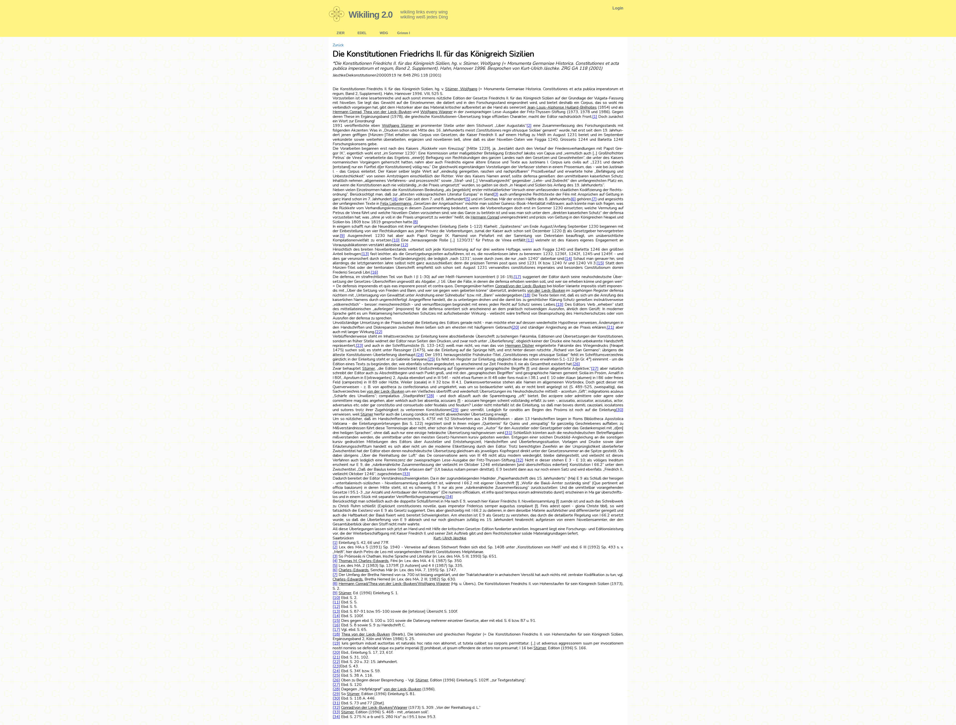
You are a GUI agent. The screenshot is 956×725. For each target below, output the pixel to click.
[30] (619, 410)
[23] (359, 345)
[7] (594, 199)
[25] (431, 359)
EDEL (362, 33)
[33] (406, 474)
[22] (378, 332)
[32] (519, 460)
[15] (600, 263)
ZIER (341, 33)
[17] (517, 277)
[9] (342, 235)
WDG (384, 33)
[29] (455, 410)
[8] (415, 222)
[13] (365, 254)
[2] (529, 125)
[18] (527, 295)
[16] (374, 272)
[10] (396, 240)
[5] (467, 199)
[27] (594, 368)
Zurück (338, 45)
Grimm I (403, 33)
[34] (449, 497)
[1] (594, 116)
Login (617, 8)
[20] (515, 327)
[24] (420, 355)
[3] (495, 194)
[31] (508, 432)
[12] (404, 245)
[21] (610, 327)
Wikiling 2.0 (370, 14)
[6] (573, 199)
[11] (530, 240)
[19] (559, 304)
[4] (395, 199)
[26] (576, 364)
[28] (430, 396)
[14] (568, 258)
